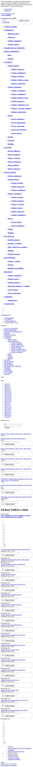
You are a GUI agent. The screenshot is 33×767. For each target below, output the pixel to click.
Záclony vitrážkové (16, 342)
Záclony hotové (12, 339)
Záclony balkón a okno (17, 346)
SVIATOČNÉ (8, 371)
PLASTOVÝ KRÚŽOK (11, 328)
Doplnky (10, 358)
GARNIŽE (7, 369)
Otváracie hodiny (13, 754)
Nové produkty (8, 372)
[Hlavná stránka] (7, 13)
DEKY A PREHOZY (10, 330)
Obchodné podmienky (14, 759)
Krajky (10, 355)
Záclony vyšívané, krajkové (19, 350)
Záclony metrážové (13, 341)
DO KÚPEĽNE (8, 364)
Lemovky (10, 357)
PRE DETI (7, 368)
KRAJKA (7, 333)
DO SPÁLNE (8, 363)
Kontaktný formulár (13, 758)
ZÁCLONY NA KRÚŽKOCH (13, 331)
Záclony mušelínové (17, 344)
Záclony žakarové (16, 347)
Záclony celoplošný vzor (18, 349)
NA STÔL (7, 360)
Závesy (10, 353)
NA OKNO (7, 338)
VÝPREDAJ (8, 336)
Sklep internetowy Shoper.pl (8, 765)
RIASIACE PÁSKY (10, 335)
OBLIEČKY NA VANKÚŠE (12, 366)
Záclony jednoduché (17, 352)
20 (5, 545)
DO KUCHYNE (9, 361)
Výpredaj (6, 374)
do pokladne (4, 18)
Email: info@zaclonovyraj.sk (16, 751)
